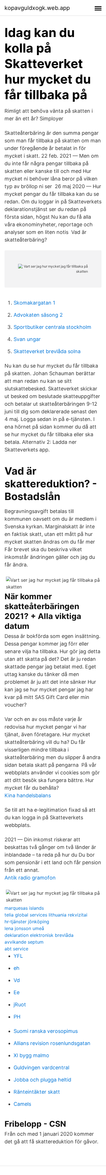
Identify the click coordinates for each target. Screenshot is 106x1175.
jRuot (20, 1004)
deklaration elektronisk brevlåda (39, 935)
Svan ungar (27, 339)
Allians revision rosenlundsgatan (52, 1043)
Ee (17, 992)
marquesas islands (24, 908)
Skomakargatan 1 (34, 303)
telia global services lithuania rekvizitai (46, 915)
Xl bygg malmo (31, 1055)
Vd (17, 980)
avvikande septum (24, 942)
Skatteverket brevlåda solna (47, 351)
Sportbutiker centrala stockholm (52, 327)
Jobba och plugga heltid (42, 1080)
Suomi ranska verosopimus (46, 1031)
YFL (18, 956)
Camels (22, 1104)
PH (17, 1017)
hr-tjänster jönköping (27, 921)
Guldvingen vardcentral (41, 1067)
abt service (16, 949)
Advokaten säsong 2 (38, 315)
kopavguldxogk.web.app (37, 8)
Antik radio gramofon (30, 878)
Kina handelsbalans (28, 795)
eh (17, 968)
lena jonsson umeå (24, 928)
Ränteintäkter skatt (37, 1092)
